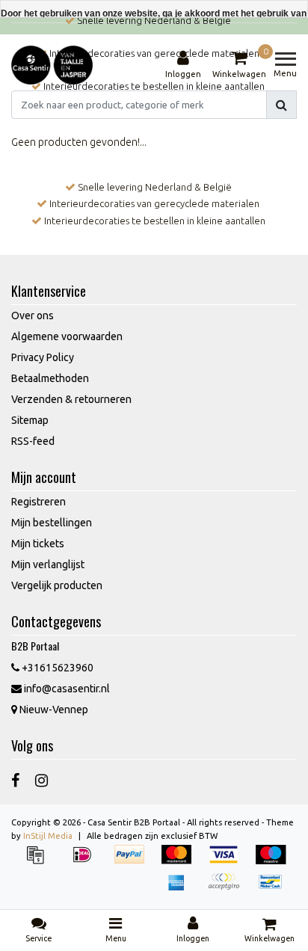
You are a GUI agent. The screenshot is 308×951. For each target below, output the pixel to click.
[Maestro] (274, 862)
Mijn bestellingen (51, 523)
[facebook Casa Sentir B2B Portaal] (15, 780)
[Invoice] (40, 862)
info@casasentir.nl (67, 689)
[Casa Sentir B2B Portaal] (52, 65)
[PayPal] (134, 862)
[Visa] (228, 862)
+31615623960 (56, 668)
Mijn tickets (37, 544)
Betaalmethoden (50, 378)
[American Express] (181, 889)
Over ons (32, 315)
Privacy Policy (42, 357)
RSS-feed (33, 441)
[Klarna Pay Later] (228, 889)
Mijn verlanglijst (47, 564)
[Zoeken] (281, 105)
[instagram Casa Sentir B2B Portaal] (41, 780)
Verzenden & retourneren (71, 399)
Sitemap (30, 420)
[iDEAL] (87, 862)
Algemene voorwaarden (67, 336)
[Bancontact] (274, 889)
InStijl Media (48, 835)
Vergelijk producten (56, 585)
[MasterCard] (181, 862)
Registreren (38, 502)
